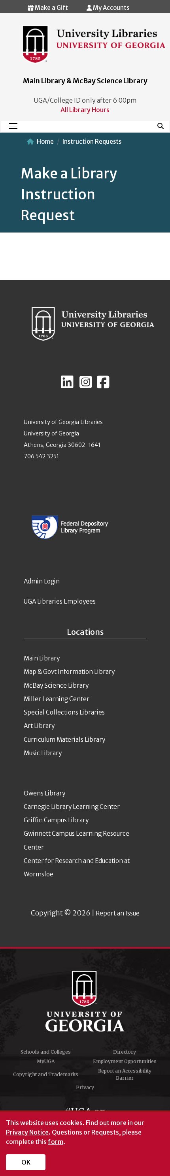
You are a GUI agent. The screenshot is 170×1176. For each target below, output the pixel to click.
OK (25, 1162)
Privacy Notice (27, 1132)
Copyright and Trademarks (45, 1074)
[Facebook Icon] (103, 385)
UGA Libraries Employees (60, 601)
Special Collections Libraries (64, 712)
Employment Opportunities (125, 1061)
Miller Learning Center (56, 699)
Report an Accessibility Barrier (124, 1074)
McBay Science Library (56, 685)
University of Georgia (85, 1001)
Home (45, 141)
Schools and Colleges (46, 1052)
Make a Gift (51, 7)
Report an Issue (118, 913)
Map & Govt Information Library (69, 671)
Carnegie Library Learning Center (72, 806)
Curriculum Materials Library (64, 739)
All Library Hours (85, 110)
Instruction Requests (91, 141)
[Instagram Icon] (85, 385)
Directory (124, 1052)
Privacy (85, 1087)
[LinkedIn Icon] (67, 385)
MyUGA (46, 1061)
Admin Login (42, 581)
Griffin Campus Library (56, 820)
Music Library (43, 753)
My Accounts (110, 7)
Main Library (42, 658)
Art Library (39, 726)
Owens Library (44, 793)
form (55, 1142)
